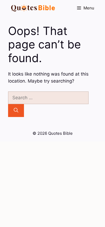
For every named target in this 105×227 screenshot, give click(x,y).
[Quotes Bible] (33, 8)
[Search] (16, 110)
